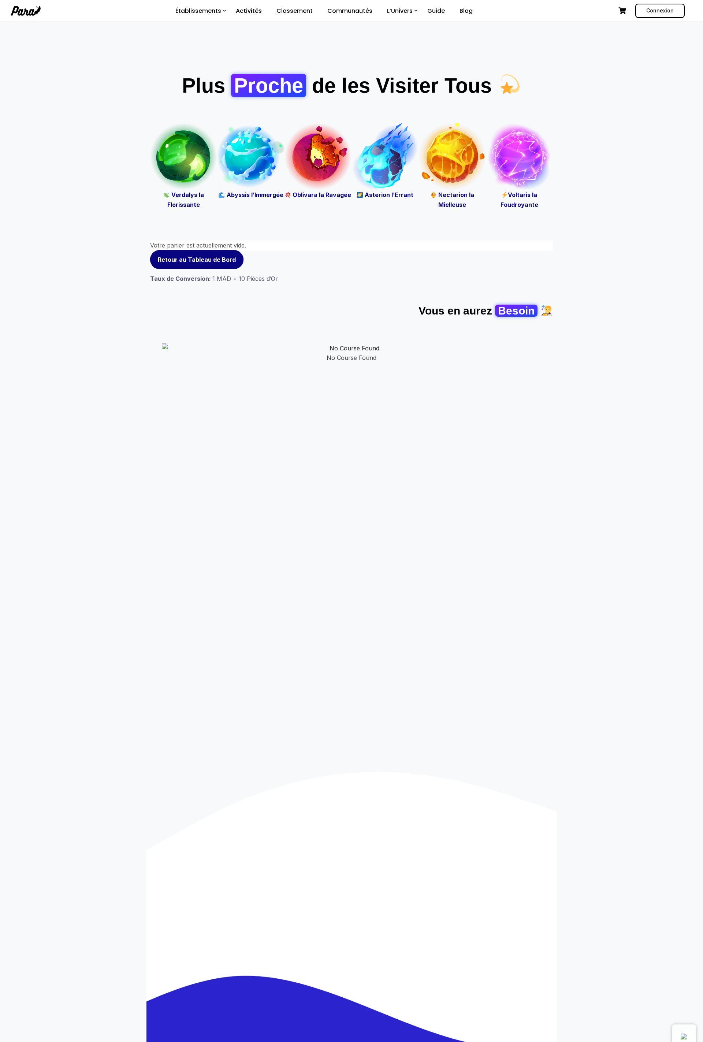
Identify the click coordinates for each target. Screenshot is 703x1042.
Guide (436, 11)
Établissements (198, 11)
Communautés (349, 11)
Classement (294, 11)
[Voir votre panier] (623, 10)
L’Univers (400, 11)
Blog (466, 11)
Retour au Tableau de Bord (197, 259)
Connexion (660, 10)
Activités (249, 11)
